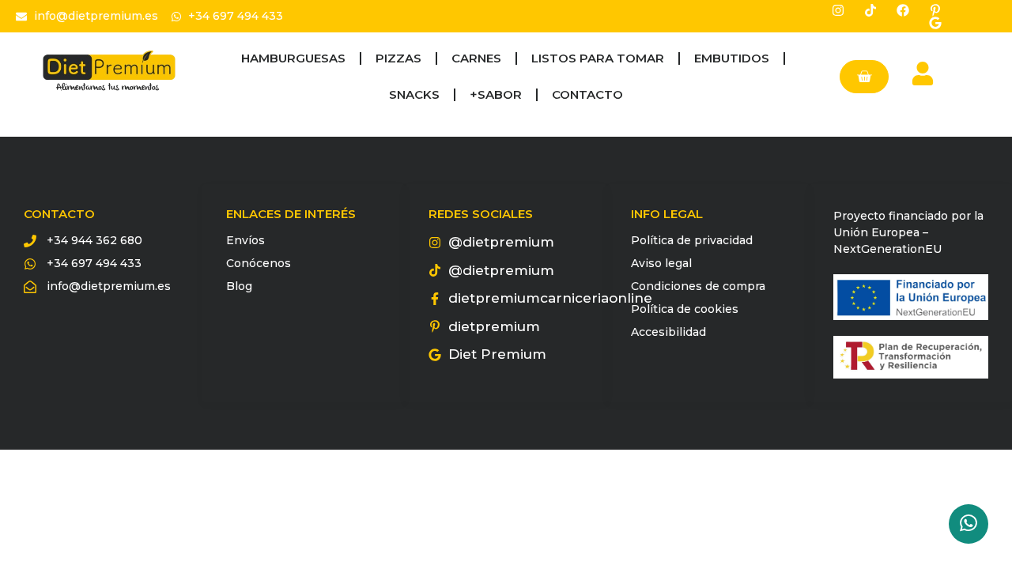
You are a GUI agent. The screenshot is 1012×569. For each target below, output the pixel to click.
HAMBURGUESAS (293, 58)
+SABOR (496, 94)
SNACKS (414, 94)
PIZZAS (398, 58)
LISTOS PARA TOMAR (597, 58)
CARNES (476, 58)
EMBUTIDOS (731, 58)
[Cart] (864, 76)
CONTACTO (587, 94)
